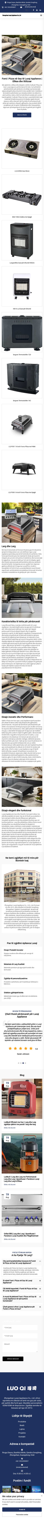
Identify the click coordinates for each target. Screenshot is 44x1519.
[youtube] (37, 10)
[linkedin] (40, 10)
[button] (18, 1063)
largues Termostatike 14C (22, 400)
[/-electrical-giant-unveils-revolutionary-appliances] (26, 1490)
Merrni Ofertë (22, 115)
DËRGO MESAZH (13, 1359)
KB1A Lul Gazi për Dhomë (22, 309)
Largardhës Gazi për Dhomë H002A (22, 263)
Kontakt (22, 1437)
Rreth (22, 1425)
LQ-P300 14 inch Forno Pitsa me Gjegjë (22, 492)
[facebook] (33, 10)
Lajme (22, 1429)
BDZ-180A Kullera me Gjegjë (22, 217)
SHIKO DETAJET (22, 148)
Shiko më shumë (9, 1128)
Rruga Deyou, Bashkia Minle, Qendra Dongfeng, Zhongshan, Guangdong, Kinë (22, 4)
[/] (22, 1388)
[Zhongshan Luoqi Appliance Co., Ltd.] (12, 15)
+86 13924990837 (10, 7)
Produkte (22, 1421)
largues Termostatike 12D (22, 355)
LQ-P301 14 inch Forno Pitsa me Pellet (22, 446)
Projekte (22, 1433)
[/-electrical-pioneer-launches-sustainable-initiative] (6, 1490)
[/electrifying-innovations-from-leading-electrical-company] (36, 1490)
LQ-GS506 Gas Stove (22, 171)
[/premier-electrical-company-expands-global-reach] (16, 1490)
